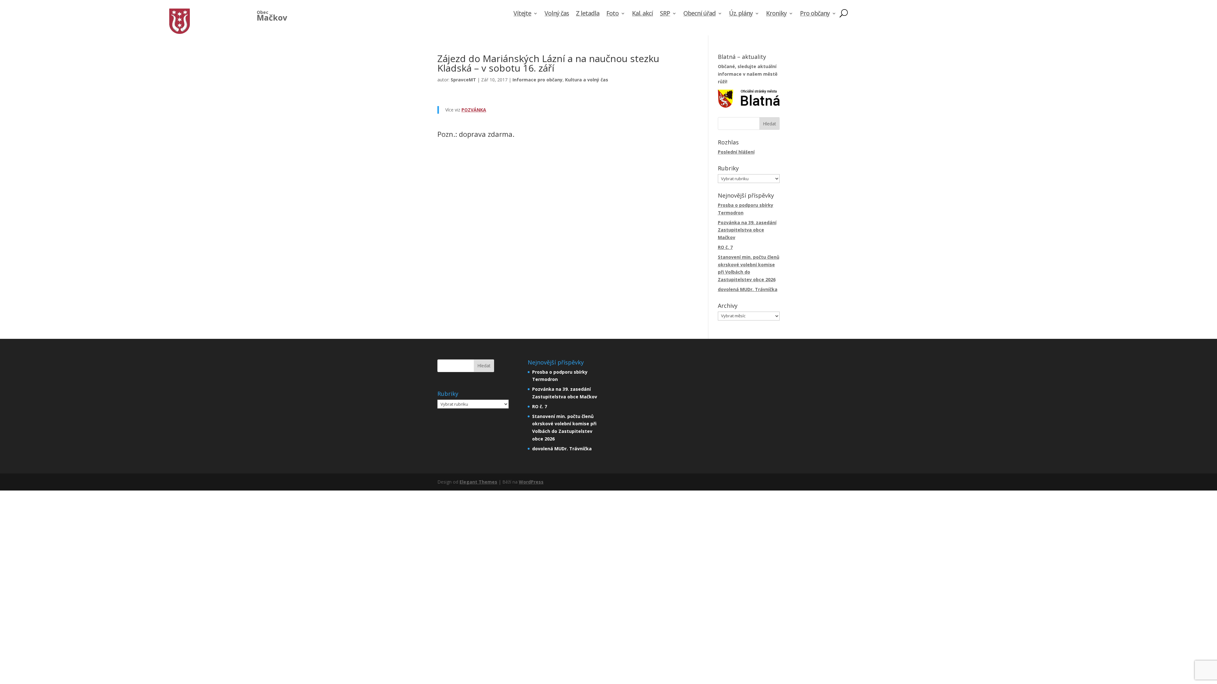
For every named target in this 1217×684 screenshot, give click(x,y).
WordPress (531, 482)
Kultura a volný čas (586, 80)
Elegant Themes (478, 482)
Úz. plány (741, 14)
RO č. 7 (725, 247)
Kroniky (776, 14)
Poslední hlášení (736, 152)
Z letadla (587, 14)
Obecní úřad (699, 14)
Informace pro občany (537, 80)
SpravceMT (463, 80)
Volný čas (556, 14)
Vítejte (522, 14)
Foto (612, 14)
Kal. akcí (642, 14)
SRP (665, 14)
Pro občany (815, 14)
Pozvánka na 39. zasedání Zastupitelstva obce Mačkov (747, 230)
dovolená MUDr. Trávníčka (747, 289)
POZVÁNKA (473, 110)
